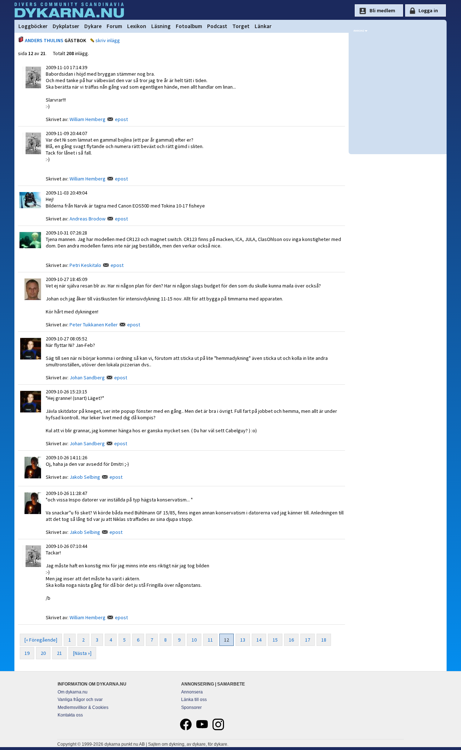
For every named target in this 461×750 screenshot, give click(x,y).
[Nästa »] (82, 653)
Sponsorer (191, 707)
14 (258, 640)
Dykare (93, 26)
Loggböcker (33, 26)
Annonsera (192, 692)
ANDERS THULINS (44, 40)
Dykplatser (66, 26)
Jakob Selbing (85, 477)
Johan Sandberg (87, 377)
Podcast (217, 26)
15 (275, 640)
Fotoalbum (189, 26)
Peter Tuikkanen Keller (94, 324)
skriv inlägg (107, 40)
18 (323, 640)
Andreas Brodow (88, 218)
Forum (114, 26)
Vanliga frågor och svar (80, 699)
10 (194, 640)
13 (242, 640)
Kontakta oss (70, 715)
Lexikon (136, 26)
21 (59, 653)
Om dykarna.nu (73, 692)
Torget (241, 26)
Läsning (161, 26)
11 (210, 640)
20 (43, 653)
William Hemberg (88, 119)
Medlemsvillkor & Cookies (83, 707)
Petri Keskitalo (85, 265)
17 (307, 640)
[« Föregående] (40, 640)
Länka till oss (194, 699)
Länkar (263, 26)
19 (27, 653)
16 (291, 640)
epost (121, 119)
